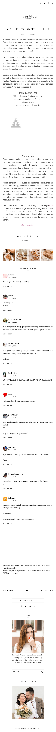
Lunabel (11, 275)
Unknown (11, 498)
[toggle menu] (4, 3)
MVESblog (25, 728)
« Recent (8, 590)
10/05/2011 (12, 417)
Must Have (12, 447)
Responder (7, 286)
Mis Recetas (29, 240)
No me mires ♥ (13, 343)
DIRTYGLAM (13, 415)
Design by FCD (35, 728)
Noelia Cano (12, 373)
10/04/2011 (12, 277)
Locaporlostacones (15, 474)
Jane (10, 394)
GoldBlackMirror (14, 320)
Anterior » (47, 590)
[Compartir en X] (24, 236)
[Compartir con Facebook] (27, 236)
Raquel (10, 296)
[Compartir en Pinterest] (31, 236)
